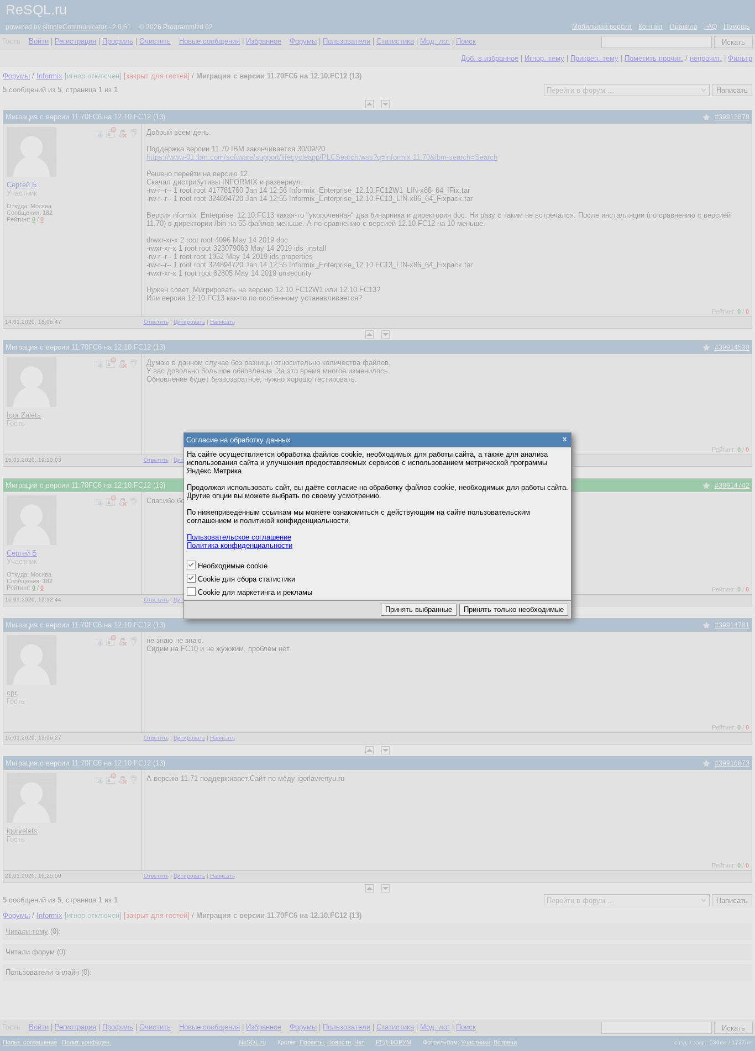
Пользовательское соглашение (239, 537)
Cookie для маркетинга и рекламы (255, 592)
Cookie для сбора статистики (246, 579)
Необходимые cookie (233, 566)
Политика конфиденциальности (239, 545)
